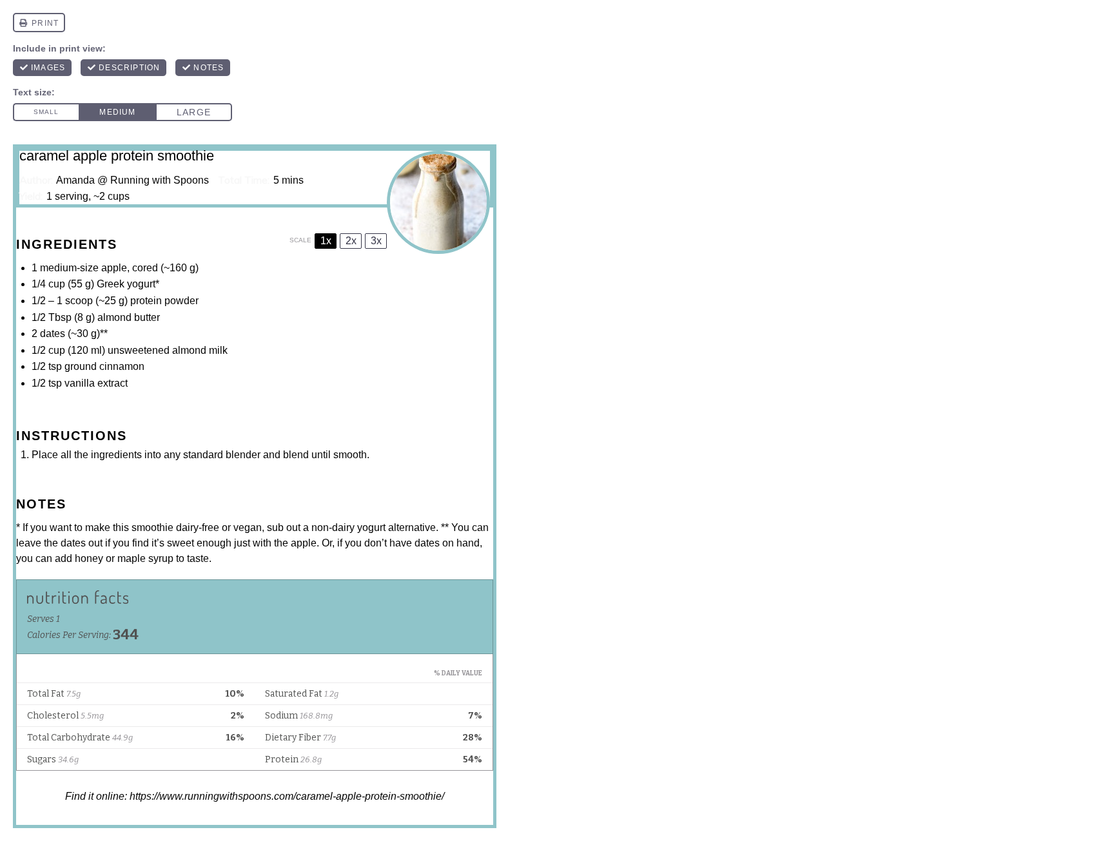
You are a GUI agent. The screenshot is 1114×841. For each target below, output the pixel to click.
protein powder (164, 300)
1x (325, 240)
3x (376, 240)
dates (52, 333)
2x (351, 240)
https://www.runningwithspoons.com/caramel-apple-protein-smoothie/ (287, 796)
